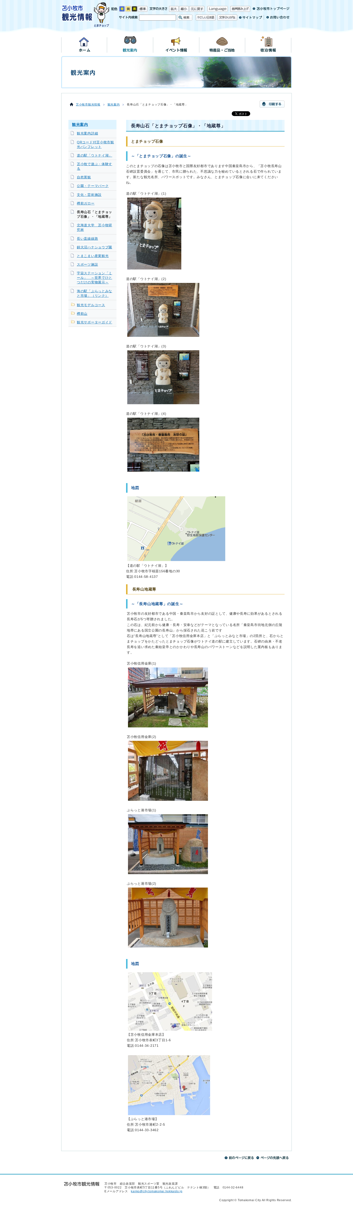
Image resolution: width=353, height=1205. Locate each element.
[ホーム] (84, 44)
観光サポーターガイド (94, 322)
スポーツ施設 (87, 264)
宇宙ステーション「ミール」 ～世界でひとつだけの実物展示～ (94, 277)
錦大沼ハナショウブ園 (94, 247)
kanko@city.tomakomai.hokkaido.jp (156, 1191)
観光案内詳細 (87, 133)
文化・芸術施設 (89, 195)
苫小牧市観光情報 (88, 104)
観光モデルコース (91, 305)
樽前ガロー (86, 203)
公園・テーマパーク (93, 186)
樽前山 (82, 314)
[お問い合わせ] (276, 19)
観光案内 (114, 104)
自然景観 (84, 177)
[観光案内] (130, 44)
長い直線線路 (87, 238)
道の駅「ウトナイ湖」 (94, 155)
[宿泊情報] (268, 44)
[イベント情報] (176, 44)
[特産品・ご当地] (222, 44)
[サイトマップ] (250, 19)
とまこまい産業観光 (93, 256)
